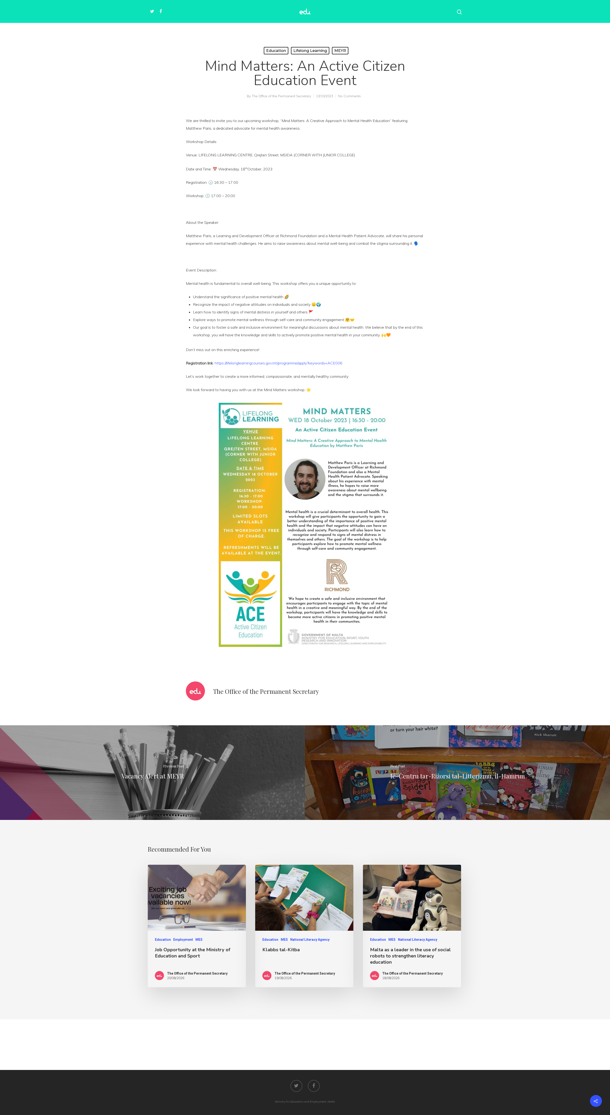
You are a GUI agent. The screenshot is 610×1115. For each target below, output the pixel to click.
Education (276, 50)
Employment (183, 939)
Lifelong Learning (310, 50)
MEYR (340, 50)
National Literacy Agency (310, 939)
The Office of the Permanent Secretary (281, 96)
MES (199, 939)
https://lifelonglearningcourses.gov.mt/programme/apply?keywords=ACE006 (278, 363)
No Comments (349, 96)
